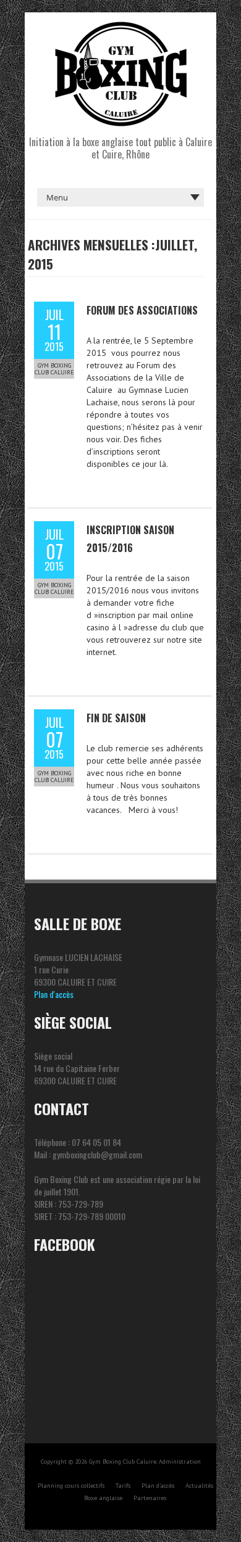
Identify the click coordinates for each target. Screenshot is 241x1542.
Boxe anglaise (103, 1498)
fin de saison (116, 718)
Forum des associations (142, 310)
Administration (180, 1461)
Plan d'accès (54, 993)
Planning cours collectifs (71, 1486)
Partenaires (149, 1498)
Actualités (199, 1486)
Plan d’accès (158, 1486)
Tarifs (123, 1486)
